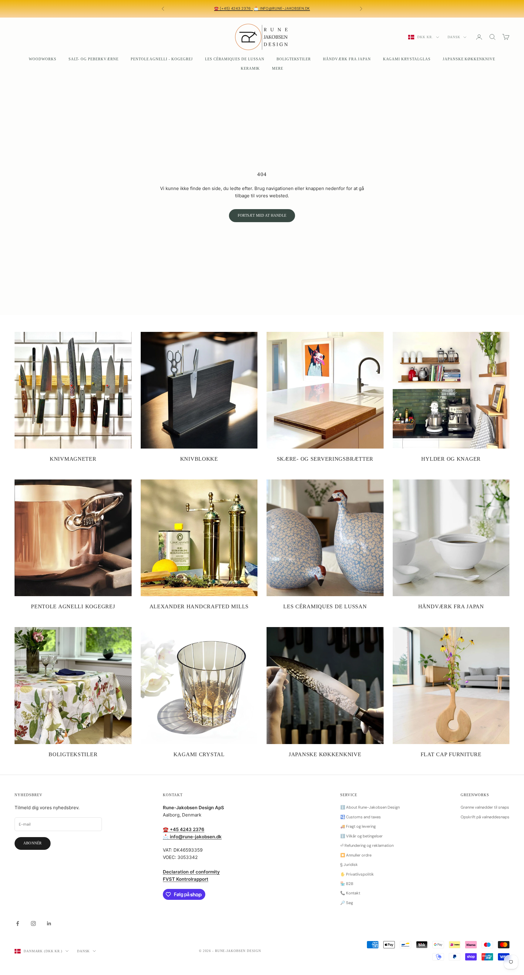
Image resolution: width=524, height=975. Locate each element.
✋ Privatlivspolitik (357, 874)
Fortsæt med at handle (262, 215)
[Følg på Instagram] (33, 923)
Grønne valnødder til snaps (485, 807)
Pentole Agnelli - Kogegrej (162, 59)
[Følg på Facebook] (18, 923)
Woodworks (42, 59)
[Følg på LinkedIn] (49, 923)
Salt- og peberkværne (94, 59)
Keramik (250, 68)
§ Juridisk (349, 864)
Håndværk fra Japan (347, 59)
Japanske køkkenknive (469, 59)
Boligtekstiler (294, 59)
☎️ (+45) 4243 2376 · (233, 8)
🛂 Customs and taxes (360, 817)
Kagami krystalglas (407, 59)
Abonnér (32, 843)
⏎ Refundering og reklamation (367, 845)
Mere (277, 68)
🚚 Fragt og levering (358, 826)
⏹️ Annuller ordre (355, 855)
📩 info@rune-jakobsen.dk (282, 8)
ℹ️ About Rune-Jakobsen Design (370, 807)
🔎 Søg (346, 902)
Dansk (454, 37)
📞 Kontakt (350, 893)
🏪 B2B (346, 883)
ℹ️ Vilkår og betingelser (361, 836)
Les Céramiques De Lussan (234, 59)
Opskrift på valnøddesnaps (485, 817)
